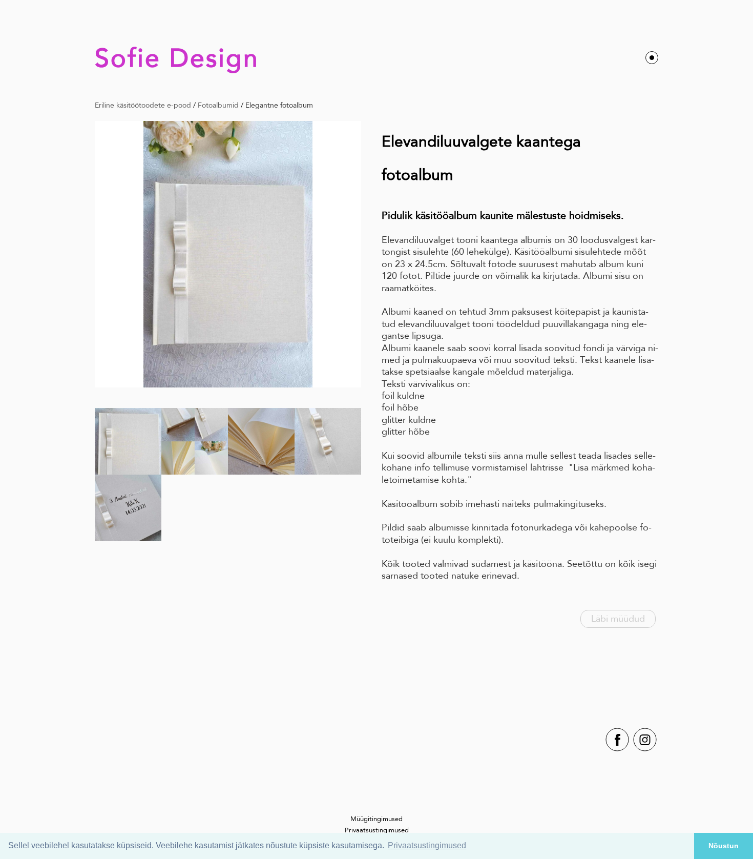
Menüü (651, 57)
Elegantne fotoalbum (279, 105)
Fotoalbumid (218, 105)
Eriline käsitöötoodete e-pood (143, 105)
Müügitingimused (376, 819)
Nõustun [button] (723, 846)
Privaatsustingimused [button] (427, 845)
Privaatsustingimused (377, 830)
